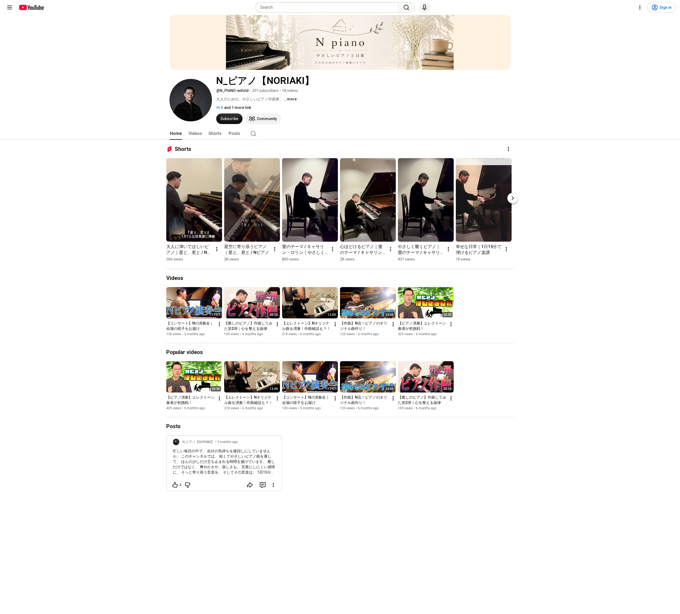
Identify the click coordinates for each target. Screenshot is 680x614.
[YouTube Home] (31, 7)
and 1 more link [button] (237, 107)
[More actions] (508, 149)
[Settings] (640, 7)
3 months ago (227, 442)
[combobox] (328, 7)
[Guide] (9, 7)
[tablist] (340, 133)
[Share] (250, 485)
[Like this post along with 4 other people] (175, 485)
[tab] (175, 133)
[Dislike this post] (187, 485)
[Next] (512, 198)
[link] (224, 465)
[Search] (406, 7)
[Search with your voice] (424, 7)
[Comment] (262, 485)
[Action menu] (273, 485)
